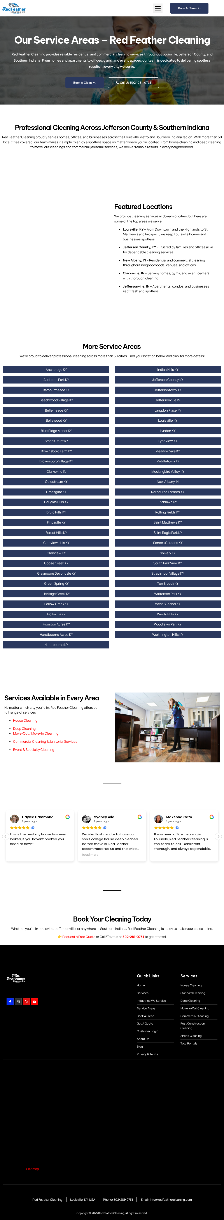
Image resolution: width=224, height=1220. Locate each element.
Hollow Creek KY (56, 604)
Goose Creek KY (56, 563)
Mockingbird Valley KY (167, 471)
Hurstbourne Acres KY (56, 634)
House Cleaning (25, 720)
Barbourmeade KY (56, 390)
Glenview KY (56, 553)
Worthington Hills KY (167, 634)
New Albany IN (167, 481)
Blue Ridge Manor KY (56, 430)
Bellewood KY (56, 420)
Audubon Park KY (56, 379)
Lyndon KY (167, 430)
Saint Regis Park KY (168, 532)
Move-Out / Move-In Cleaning (35, 733)
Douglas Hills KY (56, 502)
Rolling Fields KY (167, 512)
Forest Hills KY (56, 532)
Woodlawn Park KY (167, 624)
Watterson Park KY (167, 593)
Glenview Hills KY (56, 542)
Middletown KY (167, 461)
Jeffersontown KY (167, 390)
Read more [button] (90, 855)
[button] (158, 8)
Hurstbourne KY (56, 644)
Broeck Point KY (56, 441)
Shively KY (167, 553)
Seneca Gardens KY (167, 542)
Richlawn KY (168, 502)
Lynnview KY (167, 441)
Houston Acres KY (56, 624)
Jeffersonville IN (168, 400)
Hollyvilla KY (56, 614)
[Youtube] (34, 1001)
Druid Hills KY (56, 512)
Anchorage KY (56, 369)
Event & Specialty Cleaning (33, 749)
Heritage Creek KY (56, 593)
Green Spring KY (56, 583)
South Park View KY (167, 563)
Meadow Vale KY (168, 451)
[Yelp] (26, 1001)
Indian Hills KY (167, 369)
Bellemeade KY (56, 410)
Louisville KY (167, 420)
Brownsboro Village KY (56, 461)
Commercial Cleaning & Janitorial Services (45, 741)
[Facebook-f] (10, 1001)
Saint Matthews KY (168, 522)
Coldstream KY (56, 481)
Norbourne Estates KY (167, 492)
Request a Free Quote (78, 936)
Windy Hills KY (167, 614)
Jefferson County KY (167, 379)
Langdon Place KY (167, 410)
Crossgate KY (56, 492)
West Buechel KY (167, 604)
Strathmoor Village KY (167, 573)
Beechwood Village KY (56, 400)
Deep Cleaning (24, 728)
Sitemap (32, 1169)
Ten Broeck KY (167, 583)
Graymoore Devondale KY (56, 573)
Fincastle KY (56, 522)
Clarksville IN (56, 471)
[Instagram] (18, 1001)
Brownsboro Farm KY (56, 451)
